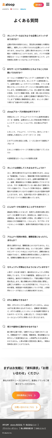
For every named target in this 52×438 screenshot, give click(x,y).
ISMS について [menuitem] (41, 428)
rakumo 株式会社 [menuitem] (16, 424)
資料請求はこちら (24, 395)
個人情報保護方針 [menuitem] (27, 428)
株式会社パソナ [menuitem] (31, 424)
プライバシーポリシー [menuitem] (10, 428)
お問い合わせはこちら (24, 407)
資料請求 (39, 5)
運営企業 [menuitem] (5, 424)
